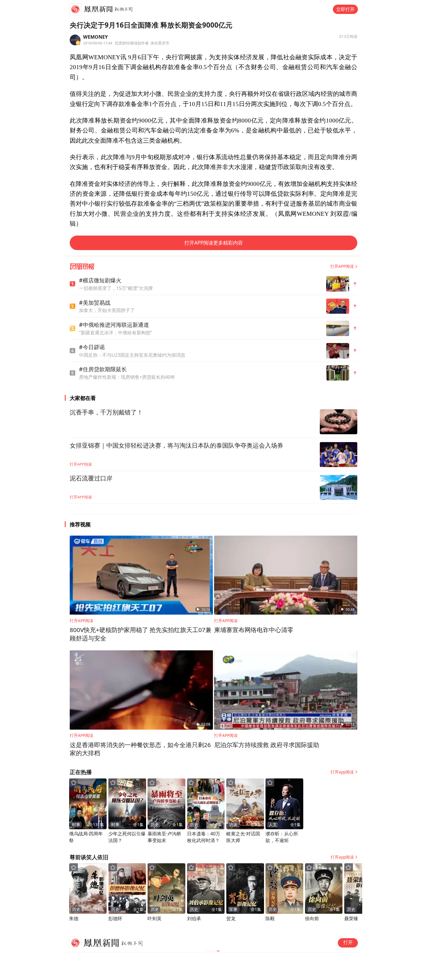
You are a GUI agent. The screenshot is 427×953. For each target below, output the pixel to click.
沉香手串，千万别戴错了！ (106, 412)
